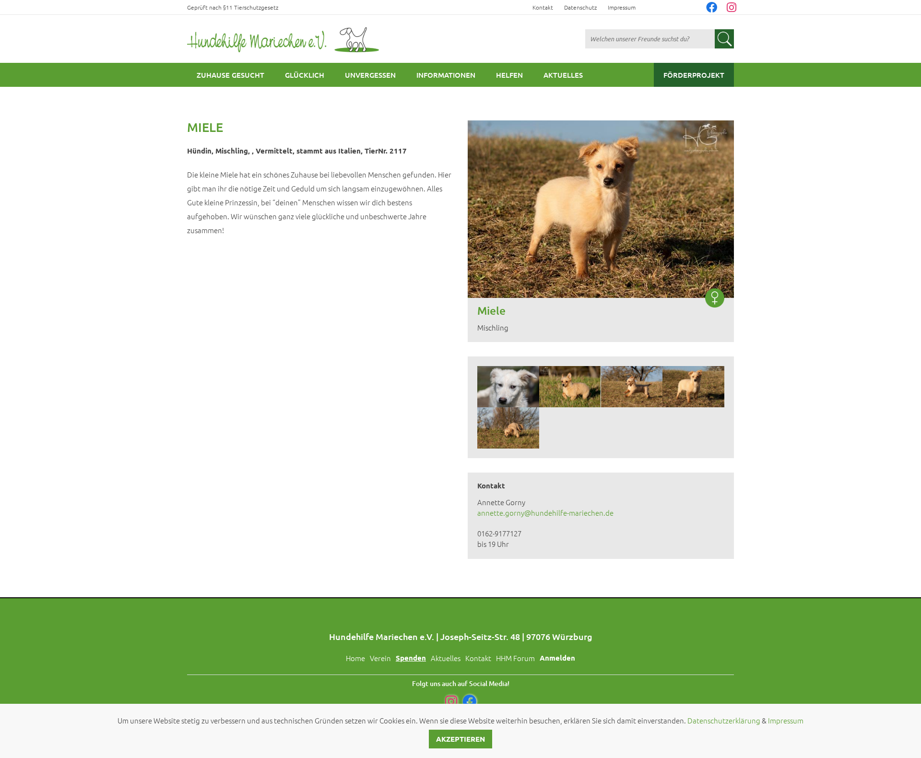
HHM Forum (515, 658)
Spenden (411, 658)
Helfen (509, 75)
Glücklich (304, 75)
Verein (380, 658)
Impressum (622, 7)
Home (355, 658)
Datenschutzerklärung (723, 720)
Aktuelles (563, 75)
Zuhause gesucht (230, 75)
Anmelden (557, 658)
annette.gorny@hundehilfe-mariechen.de (545, 513)
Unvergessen (370, 75)
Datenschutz (580, 7)
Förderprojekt (693, 75)
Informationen (445, 75)
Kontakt (542, 7)
